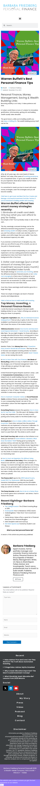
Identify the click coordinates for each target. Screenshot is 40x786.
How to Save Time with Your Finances (14, 359)
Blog (20, 716)
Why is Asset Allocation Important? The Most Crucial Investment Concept (19, 672)
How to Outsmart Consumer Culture (13, 397)
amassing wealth (9, 231)
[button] (20, 18)
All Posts (18, 579)
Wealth (5, 88)
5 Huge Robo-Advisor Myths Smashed (19, 667)
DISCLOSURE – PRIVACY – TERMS (24, 771)
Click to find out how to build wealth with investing (18, 300)
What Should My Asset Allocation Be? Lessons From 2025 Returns (18, 677)
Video (20, 707)
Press (20, 702)
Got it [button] (2, 785)
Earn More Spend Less (12, 524)
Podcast (20, 711)
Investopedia (9, 511)
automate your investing (25, 272)
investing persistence (31, 176)
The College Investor (12, 506)
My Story (25, 698)
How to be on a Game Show (29, 491)
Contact (20, 720)
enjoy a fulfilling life (10, 121)
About (20, 693)
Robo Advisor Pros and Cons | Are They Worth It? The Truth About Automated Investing (19, 662)
